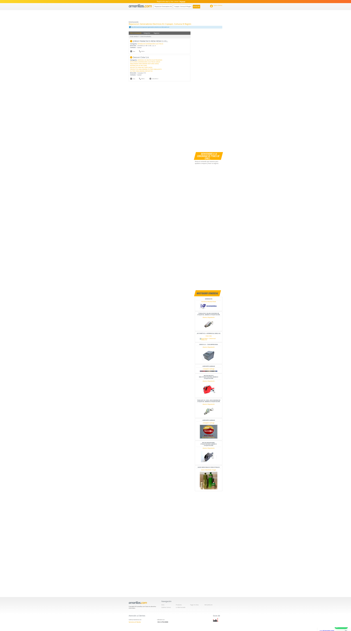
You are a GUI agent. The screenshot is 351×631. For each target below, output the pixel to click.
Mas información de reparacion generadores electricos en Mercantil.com (150, 27)
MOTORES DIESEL (153, 64)
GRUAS (158, 62)
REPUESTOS (149, 71)
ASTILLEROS (134, 62)
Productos (179, 605)
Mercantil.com (209, 605)
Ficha (134, 51)
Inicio (162, 605)
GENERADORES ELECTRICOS (146, 62)
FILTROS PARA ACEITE (155, 69)
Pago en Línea (194, 605)
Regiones (156, 33)
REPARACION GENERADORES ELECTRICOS (150, 44)
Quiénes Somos (166, 607)
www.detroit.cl (155, 78)
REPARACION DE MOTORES (138, 65)
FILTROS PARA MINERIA (137, 71)
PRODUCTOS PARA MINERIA (138, 69)
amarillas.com (140, 6)
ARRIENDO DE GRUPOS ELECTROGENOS (149, 60)
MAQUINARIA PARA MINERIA (139, 64)
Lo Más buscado (180, 607)
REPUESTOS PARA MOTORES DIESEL (141, 67)
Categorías (147, 33)
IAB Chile (215, 620)
